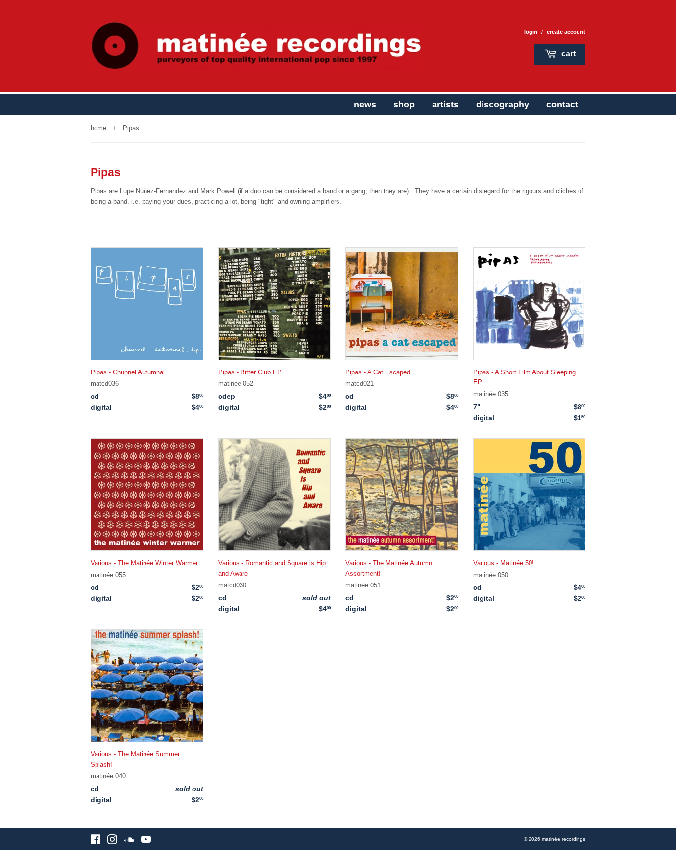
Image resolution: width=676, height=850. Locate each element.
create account (566, 32)
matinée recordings (563, 839)
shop (404, 104)
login (530, 32)
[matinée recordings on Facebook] (95, 841)
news (365, 104)
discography (502, 104)
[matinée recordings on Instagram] (112, 841)
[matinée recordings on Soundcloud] (129, 841)
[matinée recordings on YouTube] (146, 841)
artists (445, 104)
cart (567, 54)
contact (562, 104)
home (98, 128)
